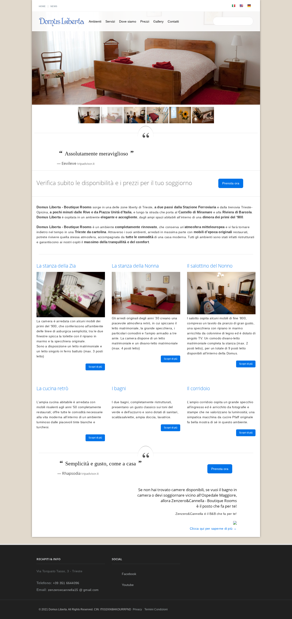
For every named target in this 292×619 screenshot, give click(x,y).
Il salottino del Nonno (209, 266)
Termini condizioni (156, 609)
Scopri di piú (95, 366)
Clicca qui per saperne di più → (213, 528)
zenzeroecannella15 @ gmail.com (73, 590)
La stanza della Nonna (135, 266)
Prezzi (144, 21)
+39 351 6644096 (66, 583)
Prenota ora (230, 183)
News (53, 6)
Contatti (173, 21)
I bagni (119, 388)
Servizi (110, 21)
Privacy (137, 609)
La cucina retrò (52, 388)
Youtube (125, 585)
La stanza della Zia (56, 266)
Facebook (126, 574)
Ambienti (95, 21)
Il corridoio (198, 388)
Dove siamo (127, 21)
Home (42, 6)
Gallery (158, 21)
